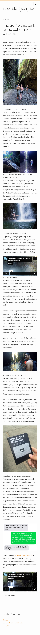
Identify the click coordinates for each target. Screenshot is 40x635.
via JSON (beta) (18, 623)
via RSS (11, 623)
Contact (5, 620)
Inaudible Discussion (19, 8)
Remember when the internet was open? (15, 12)
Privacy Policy (6, 626)
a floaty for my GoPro (23, 555)
